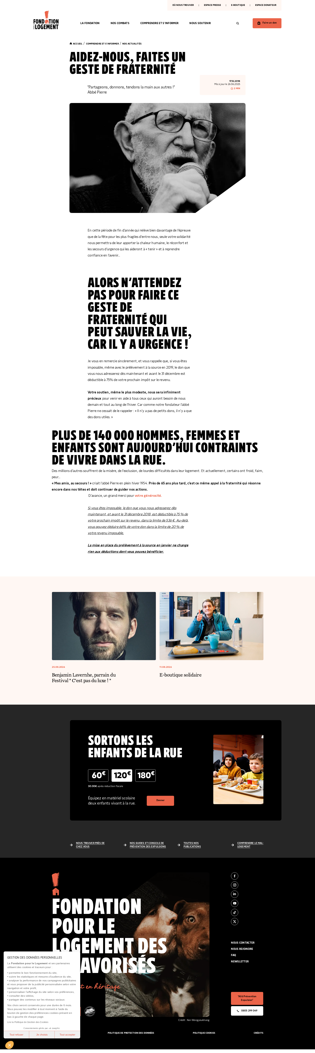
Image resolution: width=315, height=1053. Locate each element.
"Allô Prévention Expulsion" (247, 998)
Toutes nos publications (192, 845)
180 (146, 775)
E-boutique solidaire (180, 674)
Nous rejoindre (242, 949)
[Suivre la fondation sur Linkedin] (247, 894)
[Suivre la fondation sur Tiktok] (247, 912)
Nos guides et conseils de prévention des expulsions (148, 845)
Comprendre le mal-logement (250, 845)
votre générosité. (148, 496)
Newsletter (240, 961)
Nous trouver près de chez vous (90, 845)
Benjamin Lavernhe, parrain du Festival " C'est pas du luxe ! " (84, 677)
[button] (9, 1045)
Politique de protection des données (131, 1033)
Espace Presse (212, 5)
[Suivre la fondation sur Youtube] (247, 903)
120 (122, 775)
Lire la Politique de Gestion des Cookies (27, 1022)
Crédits (258, 1033)
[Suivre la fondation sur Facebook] (247, 876)
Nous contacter (242, 942)
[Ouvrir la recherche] (237, 23)
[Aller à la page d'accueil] (51, 20)
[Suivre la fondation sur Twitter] (247, 921)
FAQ (233, 955)
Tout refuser (16, 1034)
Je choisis (42, 1034)
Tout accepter (67, 1034)
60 (99, 775)
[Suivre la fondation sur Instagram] (247, 885)
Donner (160, 800)
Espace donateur (265, 5)
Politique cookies (204, 1033)
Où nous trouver (183, 5)
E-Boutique (238, 5)
